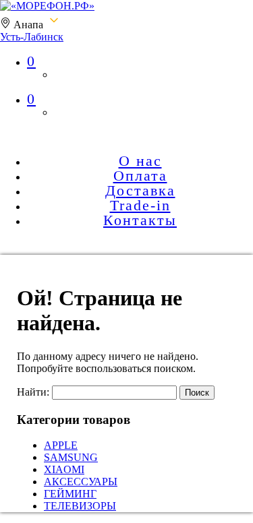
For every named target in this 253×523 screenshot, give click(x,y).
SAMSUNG (71, 457)
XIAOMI (64, 469)
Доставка (140, 190)
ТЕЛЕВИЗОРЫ (80, 506)
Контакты (140, 220)
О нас (140, 160)
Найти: (33, 392)
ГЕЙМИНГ (70, 493)
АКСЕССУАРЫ (80, 481)
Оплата (140, 175)
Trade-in (140, 205)
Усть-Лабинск (31, 36)
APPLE (61, 445)
